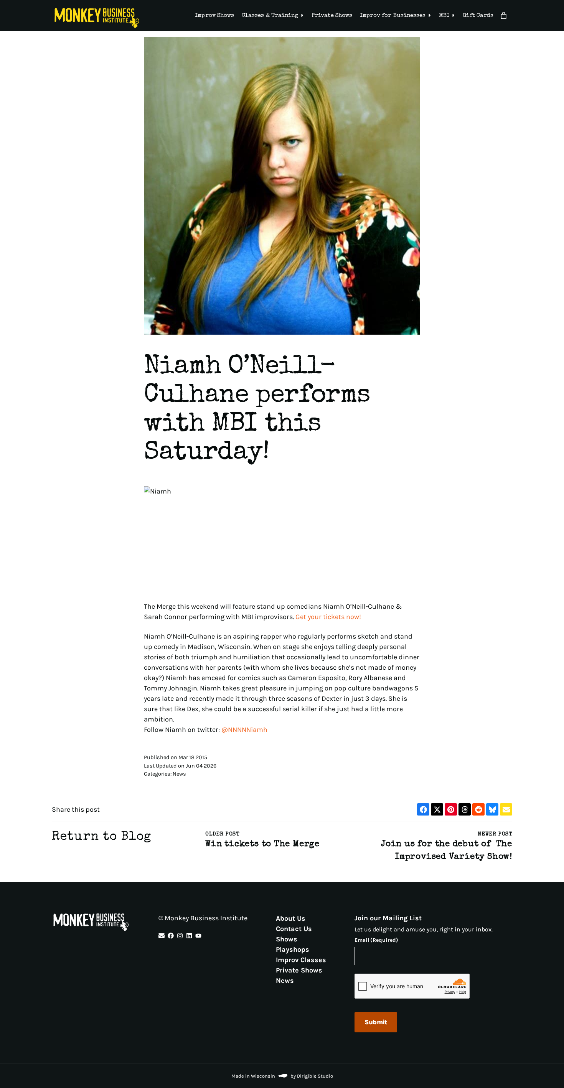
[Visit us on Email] (161, 936)
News (285, 980)
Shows (286, 938)
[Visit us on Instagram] (180, 936)
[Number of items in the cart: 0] (503, 15)
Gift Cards (478, 15)
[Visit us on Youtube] (198, 936)
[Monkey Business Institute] (97, 18)
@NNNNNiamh (244, 729)
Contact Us (294, 928)
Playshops (292, 949)
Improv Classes (301, 959)
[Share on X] (437, 809)
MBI (444, 15)
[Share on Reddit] (478, 809)
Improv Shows (214, 15)
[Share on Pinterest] (451, 809)
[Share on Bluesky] (492, 809)
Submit (375, 1022)
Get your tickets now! (328, 617)
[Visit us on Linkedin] (189, 936)
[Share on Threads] (464, 809)
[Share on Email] (506, 809)
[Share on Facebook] (423, 809)
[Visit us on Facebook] (171, 936)
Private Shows (332, 15)
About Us (290, 918)
